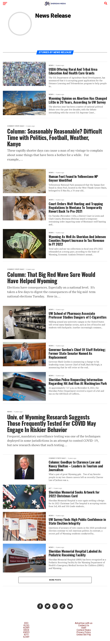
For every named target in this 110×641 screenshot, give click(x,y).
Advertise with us (83, 623)
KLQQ (26, 625)
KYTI (26, 634)
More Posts (55, 580)
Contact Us (83, 625)
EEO (26, 623)
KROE (26, 630)
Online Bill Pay (83, 634)
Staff (83, 627)
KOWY (26, 627)
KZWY (26, 637)
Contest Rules (84, 630)
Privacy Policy (83, 632)
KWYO (26, 632)
